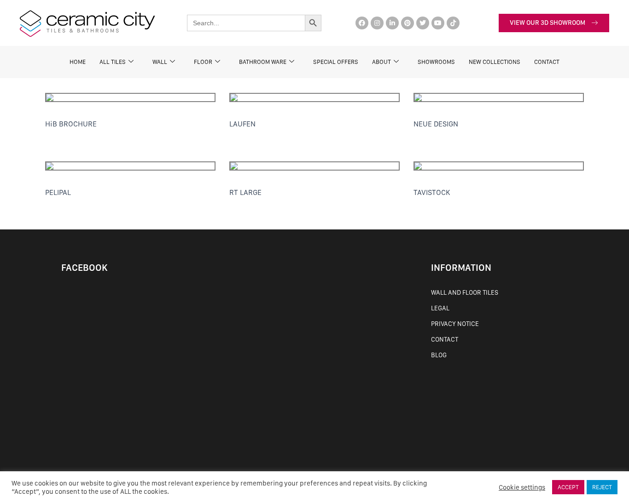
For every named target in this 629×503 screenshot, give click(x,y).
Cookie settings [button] (522, 487)
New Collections (494, 61)
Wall (159, 61)
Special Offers (335, 61)
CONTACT (546, 61)
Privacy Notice (455, 323)
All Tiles (112, 61)
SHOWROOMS (436, 61)
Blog (439, 355)
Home (78, 61)
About (381, 61)
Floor (203, 61)
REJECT (602, 487)
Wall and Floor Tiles (464, 292)
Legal (440, 308)
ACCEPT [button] (568, 487)
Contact (444, 339)
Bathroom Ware (262, 61)
